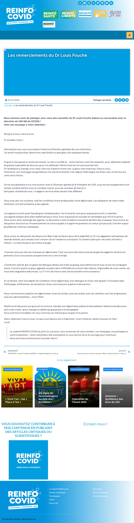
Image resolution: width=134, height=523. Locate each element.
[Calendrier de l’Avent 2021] (83, 386)
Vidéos (51, 500)
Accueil (8, 105)
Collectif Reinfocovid (13, 369)
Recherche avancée (100, 493)
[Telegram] (107, 3)
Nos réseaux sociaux (100, 496)
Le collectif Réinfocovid (58, 489)
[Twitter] (98, 3)
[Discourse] (111, 3)
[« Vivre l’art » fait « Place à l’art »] (17, 386)
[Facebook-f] (80, 3)
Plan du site (97, 489)
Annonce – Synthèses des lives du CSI (114, 399)
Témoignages (54, 496)
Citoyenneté (43, 369)
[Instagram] (93, 3)
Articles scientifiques (57, 493)
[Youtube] (84, 3)
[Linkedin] (102, 3)
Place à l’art (53, 503)
